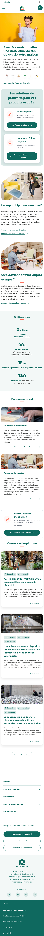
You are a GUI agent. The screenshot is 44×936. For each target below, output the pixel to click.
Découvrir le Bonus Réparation (26, 447)
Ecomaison (22, 862)
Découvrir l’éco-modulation (23, 532)
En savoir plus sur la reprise (27, 499)
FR (39, 2)
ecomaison (22, 8)
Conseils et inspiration (13, 804)
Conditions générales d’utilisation (15, 916)
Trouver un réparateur (23, 125)
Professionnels (22, 841)
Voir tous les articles (22, 755)
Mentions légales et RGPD (12, 921)
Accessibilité (7, 933)
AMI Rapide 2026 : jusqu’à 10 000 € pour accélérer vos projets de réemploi (22, 582)
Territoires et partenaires (22, 847)
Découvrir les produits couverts (13, 233)
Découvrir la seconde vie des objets (15, 303)
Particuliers (7, 2)
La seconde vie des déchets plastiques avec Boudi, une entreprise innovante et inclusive (22, 720)
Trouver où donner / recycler (40, 7)
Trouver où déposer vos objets (23, 156)
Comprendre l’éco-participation (17, 83)
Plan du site (7, 927)
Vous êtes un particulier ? (22, 834)
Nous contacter (10, 812)
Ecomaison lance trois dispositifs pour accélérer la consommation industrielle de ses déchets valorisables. (22, 651)
